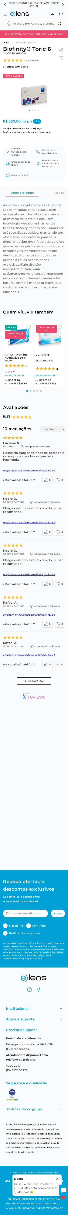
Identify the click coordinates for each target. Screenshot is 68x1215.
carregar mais (34, 681)
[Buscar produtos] (60, 23)
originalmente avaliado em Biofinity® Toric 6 (29, 470)
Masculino (16, 925)
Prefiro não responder (24, 933)
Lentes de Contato (25, 42)
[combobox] (34, 23)
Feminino (39, 925)
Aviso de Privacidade (51, 952)
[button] (5, 4)
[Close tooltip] (57, 1178)
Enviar (58, 913)
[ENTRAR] (52, 14)
